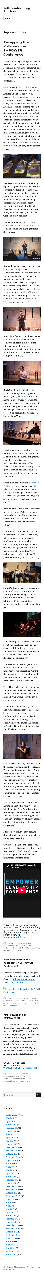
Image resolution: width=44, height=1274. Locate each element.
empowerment (19, 1079)
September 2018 (13, 1115)
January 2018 (12, 1131)
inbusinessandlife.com (14, 937)
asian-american (25, 945)
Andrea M (10, 943)
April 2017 (10, 1137)
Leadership (7, 950)
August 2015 (11, 1199)
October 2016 (12, 1154)
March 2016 (11, 1176)
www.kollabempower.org (21, 1068)
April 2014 (10, 1251)
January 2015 (11, 1222)
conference (7, 948)
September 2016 (13, 1157)
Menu (7, 18)
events (28, 1079)
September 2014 (13, 1235)
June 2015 (10, 1206)
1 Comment (18, 950)
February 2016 (12, 1180)
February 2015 (12, 1219)
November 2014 (13, 1228)
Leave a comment (10, 1005)
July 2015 (10, 1202)
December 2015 (13, 1186)
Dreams (16, 948)
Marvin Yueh (11, 998)
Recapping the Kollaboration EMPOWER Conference (16, 48)
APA (17, 1001)
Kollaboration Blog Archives (14, 1267)
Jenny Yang (7, 1003)
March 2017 (11, 1141)
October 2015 (12, 1193)
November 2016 (13, 1150)
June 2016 (10, 1167)
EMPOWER (24, 948)
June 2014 (10, 1245)
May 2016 (10, 1170)
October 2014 (12, 1232)
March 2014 (11, 1254)
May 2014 (10, 1248)
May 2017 (10, 1134)
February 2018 (12, 1128)
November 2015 (13, 1189)
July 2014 (10, 1241)
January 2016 (12, 1183)
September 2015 (13, 1196)
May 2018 (10, 1118)
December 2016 (13, 1147)
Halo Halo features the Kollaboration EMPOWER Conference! (18, 963)
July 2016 (10, 1163)
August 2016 (11, 1160)
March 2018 (11, 1124)
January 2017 (11, 1144)
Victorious (18, 339)
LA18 (25, 1003)
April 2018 (10, 1121)
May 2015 (10, 1209)
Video (34, 998)
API (17, 945)
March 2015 (11, 1215)
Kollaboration (8, 945)
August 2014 (11, 1238)
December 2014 (13, 1225)
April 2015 (10, 1212)
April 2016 (10, 1173)
